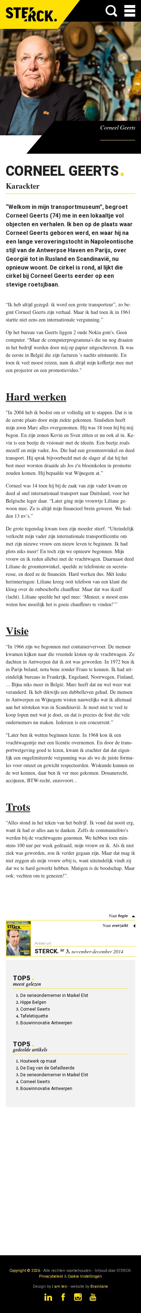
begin (123, 915)
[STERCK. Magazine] (32, 14)
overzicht (120, 925)
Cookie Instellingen (85, 1276)
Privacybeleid (51, 1276)
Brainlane (99, 1286)
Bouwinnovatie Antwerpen (46, 1022)
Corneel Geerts (35, 1009)
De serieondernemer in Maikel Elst (54, 995)
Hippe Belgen (33, 1002)
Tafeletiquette (34, 1016)
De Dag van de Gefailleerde (47, 1068)
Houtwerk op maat (38, 1061)
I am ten (59, 1286)
